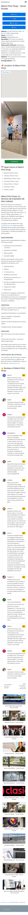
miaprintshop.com (6, 225)
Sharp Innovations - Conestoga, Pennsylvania (22, 686)
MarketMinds (5, 2)
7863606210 (9, 35)
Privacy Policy (6, 909)
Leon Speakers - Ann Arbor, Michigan (8, 686)
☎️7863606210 (14, 161)
